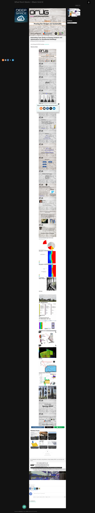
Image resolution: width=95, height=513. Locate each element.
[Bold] (34, 497)
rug (57, 459)
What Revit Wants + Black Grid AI (29, 2)
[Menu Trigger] (88, 2)
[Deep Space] (21, 21)
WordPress (21, 511)
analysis (39, 459)
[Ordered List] (40, 497)
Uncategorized (34, 459)
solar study (60, 459)
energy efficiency (44, 459)
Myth (27, 511)
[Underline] (37, 497)
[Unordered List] (42, 497)
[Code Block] (45, 497)
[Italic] (35, 497)
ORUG (55, 459)
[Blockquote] (43, 497)
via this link (46, 44)
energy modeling (50, 459)
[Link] (46, 497)
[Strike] (39, 497)
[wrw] (73, 16)
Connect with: (31, 486)
